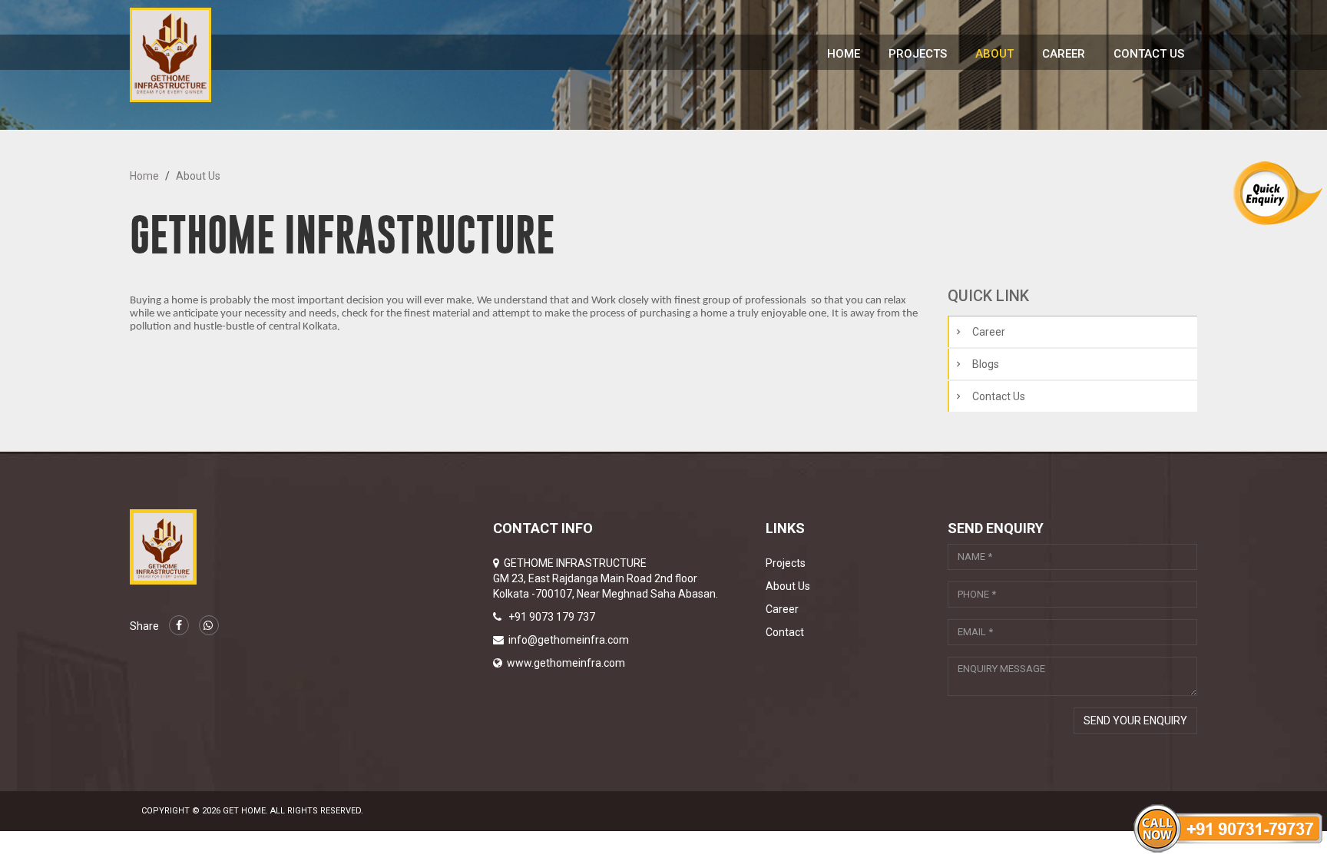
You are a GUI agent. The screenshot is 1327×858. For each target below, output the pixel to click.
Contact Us (1149, 54)
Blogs (985, 364)
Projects (918, 54)
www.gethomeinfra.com (566, 663)
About (994, 54)
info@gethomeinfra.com (568, 640)
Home (843, 54)
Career (1063, 54)
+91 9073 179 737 (551, 617)
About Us (788, 586)
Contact (785, 632)
